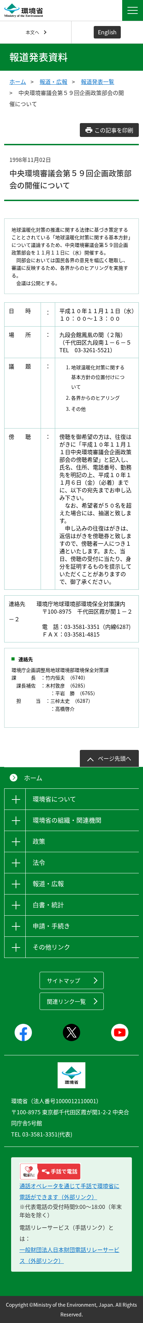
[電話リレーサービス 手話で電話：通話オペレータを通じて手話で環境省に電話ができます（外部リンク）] (71, 1171)
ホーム (17, 81)
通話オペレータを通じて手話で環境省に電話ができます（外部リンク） (69, 1191)
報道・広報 (53, 81)
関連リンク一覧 (66, 1001)
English (107, 32)
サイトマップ (63, 980)
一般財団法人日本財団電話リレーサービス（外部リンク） (69, 1255)
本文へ (32, 32)
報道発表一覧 (97, 81)
